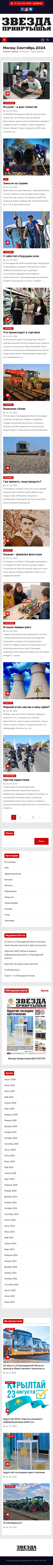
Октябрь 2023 (10, 1278)
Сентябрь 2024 (11, 1214)
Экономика (8, 252)
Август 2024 (10, 1220)
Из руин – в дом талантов (20, 107)
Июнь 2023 (9, 1302)
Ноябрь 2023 (10, 1272)
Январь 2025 (10, 1190)
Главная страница (10, 51)
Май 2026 (8, 1097)
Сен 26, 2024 (11, 111)
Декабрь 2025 (10, 1126)
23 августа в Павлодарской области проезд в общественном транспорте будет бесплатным (23, 1368)
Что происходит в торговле (21, 332)
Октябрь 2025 (10, 1138)
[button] (48, 39)
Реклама (8, 909)
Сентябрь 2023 (11, 1284)
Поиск (9, 833)
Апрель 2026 (10, 1102)
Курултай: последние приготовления (21, 964)
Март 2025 (9, 1179)
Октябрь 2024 (10, 1208)
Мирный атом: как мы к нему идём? (26, 707)
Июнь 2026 (9, 1091)
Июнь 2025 (9, 1161)
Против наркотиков (16, 780)
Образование (9, 103)
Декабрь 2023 (10, 1267)
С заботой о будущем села (21, 256)
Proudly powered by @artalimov (19, 1560)
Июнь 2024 (9, 1231)
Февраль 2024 (11, 1255)
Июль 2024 (9, 1226)
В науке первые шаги (17, 627)
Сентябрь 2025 (11, 1143)
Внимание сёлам (14, 408)
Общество (8, 703)
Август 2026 (10, 1079)
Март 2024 (9, 1249)
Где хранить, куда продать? (22, 481)
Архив (45, 990)
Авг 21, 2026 (11, 1373)
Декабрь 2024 (10, 1196)
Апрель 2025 (10, 1173)
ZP (45, 1560)
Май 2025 (8, 1167)
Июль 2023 (9, 1296)
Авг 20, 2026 (11, 1426)
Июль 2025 (9, 1155)
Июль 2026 (9, 1085)
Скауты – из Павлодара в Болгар (19, 975)
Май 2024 (9, 1237)
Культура (8, 879)
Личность (7, 550)
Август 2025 (10, 1149)
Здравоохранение (12, 873)
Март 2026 (9, 1108)
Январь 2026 (10, 1120)
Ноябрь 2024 (10, 1202)
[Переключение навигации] (43, 40)
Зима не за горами (15, 183)
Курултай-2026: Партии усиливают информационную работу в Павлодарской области (23, 955)
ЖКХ (5, 179)
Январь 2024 (10, 1261)
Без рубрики (10, 862)
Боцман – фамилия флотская (22, 554)
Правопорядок (9, 776)
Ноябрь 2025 (10, 1132)
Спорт (7, 914)
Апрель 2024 (10, 1243)
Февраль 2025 (11, 1185)
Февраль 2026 (11, 1114)
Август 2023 (10, 1290)
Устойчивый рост (12, 969)
